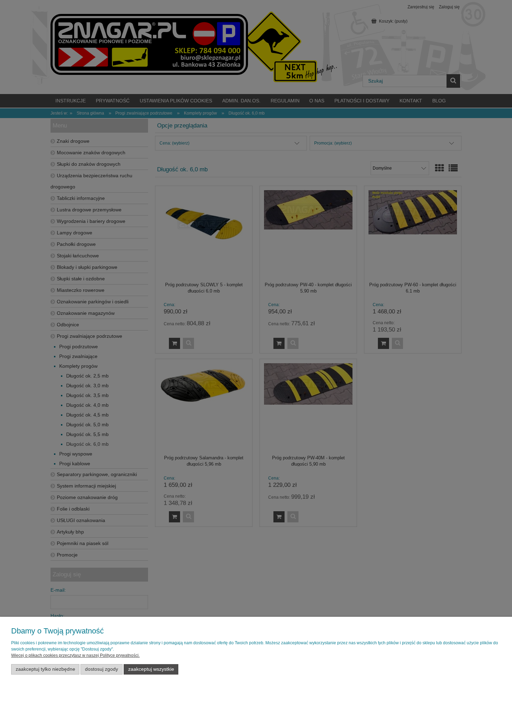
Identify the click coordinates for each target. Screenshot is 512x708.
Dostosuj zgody (101, 669)
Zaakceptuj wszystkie (151, 669)
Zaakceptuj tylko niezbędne (45, 669)
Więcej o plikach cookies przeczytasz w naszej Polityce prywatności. (75, 655)
